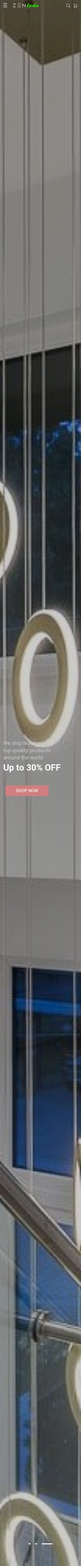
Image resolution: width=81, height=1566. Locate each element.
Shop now (27, 790)
